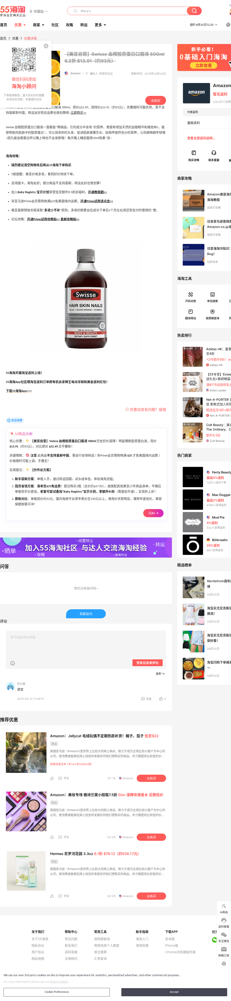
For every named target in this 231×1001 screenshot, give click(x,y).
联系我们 (71, 945)
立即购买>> (78, 113)
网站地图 (38, 958)
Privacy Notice (59, 982)
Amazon (75, 73)
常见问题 (71, 939)
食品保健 (16, 420)
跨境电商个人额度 (106, 945)
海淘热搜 (142, 945)
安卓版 (170, 939)
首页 (3, 38)
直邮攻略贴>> (69, 219)
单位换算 (212, 301)
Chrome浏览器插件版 (180, 952)
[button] (38, 11)
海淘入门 (142, 939)
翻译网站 (190, 318)
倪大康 (21, 684)
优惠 (18, 25)
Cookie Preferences (57, 992)
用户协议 (38, 952)
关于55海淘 (40, 939)
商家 (36, 25)
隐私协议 (38, 945)
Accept (174, 992)
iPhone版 (171, 945)
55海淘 (13, 11)
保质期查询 (212, 318)
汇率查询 (100, 958)
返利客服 (71, 952)
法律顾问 (71, 958)
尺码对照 (190, 301)
